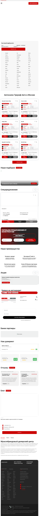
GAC (29, 64)
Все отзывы (12, 367)
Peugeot (6, 79)
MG (2, 489)
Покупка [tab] (12, 437)
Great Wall (18, 66)
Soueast (29, 81)
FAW (17, 62)
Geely (6, 66)
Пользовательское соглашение (17, 507)
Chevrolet (6, 58)
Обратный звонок (3, 0)
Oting (14, 491)
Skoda (29, 53)
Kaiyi (6, 72)
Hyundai (6, 53)
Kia (17, 53)
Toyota (6, 55)
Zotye (6, 87)
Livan (18, 74)
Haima (29, 66)
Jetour (18, 70)
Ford (29, 62)
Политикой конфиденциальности (24, 242)
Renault (29, 79)
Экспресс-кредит (23, 471)
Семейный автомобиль (24, 473)
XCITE (29, 85)
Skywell (6, 81)
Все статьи (8, 390)
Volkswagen (19, 55)
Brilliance (3, 474)
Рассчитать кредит (10, 116)
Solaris (18, 81)
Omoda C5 (4, 208)
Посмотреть (34, 183)
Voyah (18, 85)
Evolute (29, 60)
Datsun (29, 58)
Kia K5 (22, 121)
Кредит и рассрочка (18, 463)
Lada (29, 72)
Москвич (18, 87)
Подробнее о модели (15, 116)
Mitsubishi (9, 489)
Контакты (19, 432)
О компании (29, 463)
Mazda (29, 74)
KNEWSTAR (19, 72)
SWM (29, 83)
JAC (29, 68)
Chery (14, 474)
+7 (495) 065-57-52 (7, 425)
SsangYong (7, 83)
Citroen (18, 58)
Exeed (6, 62)
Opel (8, 491)
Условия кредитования (25, 507)
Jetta (29, 70)
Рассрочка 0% (22, 479)
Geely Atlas (4, 121)
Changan (8, 474)
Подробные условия (4, 509)
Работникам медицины (24, 477)
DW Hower (18, 60)
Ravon (18, 79)
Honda (18, 68)
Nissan (14, 489)
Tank (6, 85)
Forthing (6, 64)
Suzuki (18, 83)
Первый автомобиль (24, 474)
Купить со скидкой (5, 116)
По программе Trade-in (24, 476)
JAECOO (6, 70)
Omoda (2, 491)
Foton (18, 64)
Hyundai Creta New (6, 142)
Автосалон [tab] (3, 437)
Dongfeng (7, 60)
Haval (6, 68)
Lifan (6, 74)
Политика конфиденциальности (6, 507)
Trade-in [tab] (7, 437)
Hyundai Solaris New (6, 101)
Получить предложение (31, 240)
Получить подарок (6, 282)
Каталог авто (4, 462)
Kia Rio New (23, 142)
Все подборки (19, 167)
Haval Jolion (24, 101)
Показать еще (19, 162)
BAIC (29, 55)
